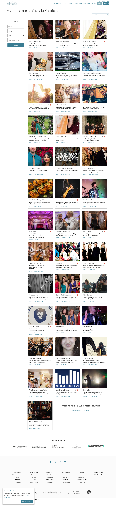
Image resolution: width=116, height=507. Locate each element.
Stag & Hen (66, 477)
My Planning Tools (59, 3)
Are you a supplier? (104, 1)
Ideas (88, 3)
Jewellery (49, 475)
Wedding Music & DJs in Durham (80, 410)
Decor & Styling (34, 472)
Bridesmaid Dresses (17, 475)
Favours (34, 477)
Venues (69, 3)
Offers (94, 3)
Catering (17, 479)
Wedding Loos (82, 482)
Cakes (17, 477)
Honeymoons (49, 472)
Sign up (106, 3)
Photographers (66, 475)
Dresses (75, 3)
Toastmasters (66, 482)
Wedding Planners (98, 472)
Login (99, 3)
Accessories (17, 472)
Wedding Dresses (82, 479)
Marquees (50, 477)
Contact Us (36, 499)
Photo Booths (66, 472)
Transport (82, 472)
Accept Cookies (26, 501)
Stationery (66, 479)
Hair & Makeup (34, 482)
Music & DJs (50, 482)
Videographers (82, 477)
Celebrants (18, 482)
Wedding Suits (98, 475)
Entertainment (34, 475)
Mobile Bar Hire (50, 479)
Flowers (34, 479)
